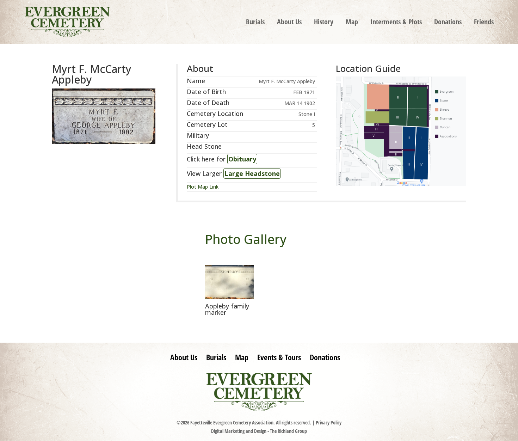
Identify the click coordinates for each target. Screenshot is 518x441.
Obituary (242, 159)
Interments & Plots (396, 22)
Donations (448, 22)
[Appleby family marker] (229, 297)
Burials (255, 22)
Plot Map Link (202, 186)
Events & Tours (279, 357)
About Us (289, 22)
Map (352, 22)
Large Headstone (252, 173)
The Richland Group (288, 431)
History (323, 22)
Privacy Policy (328, 422)
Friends (484, 22)
